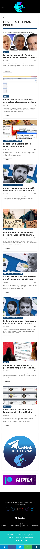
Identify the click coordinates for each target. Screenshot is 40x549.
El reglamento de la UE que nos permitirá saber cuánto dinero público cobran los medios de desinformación (18, 233)
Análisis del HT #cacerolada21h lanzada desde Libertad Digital (18, 410)
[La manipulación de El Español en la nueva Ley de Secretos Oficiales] (20, 41)
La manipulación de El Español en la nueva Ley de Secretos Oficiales (20, 56)
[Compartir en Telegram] (4, 547)
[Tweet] (20, 547)
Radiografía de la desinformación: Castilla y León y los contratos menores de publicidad (19, 322)
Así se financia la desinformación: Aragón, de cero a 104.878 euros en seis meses (19, 278)
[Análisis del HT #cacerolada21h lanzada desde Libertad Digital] (20, 395)
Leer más (7, 71)
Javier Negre (33, 525)
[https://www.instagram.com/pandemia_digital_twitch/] (18, 540)
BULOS (6, 52)
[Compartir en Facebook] (12, 547)
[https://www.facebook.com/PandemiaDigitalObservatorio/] (14, 540)
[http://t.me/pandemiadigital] (26, 540)
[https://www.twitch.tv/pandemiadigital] (23, 540)
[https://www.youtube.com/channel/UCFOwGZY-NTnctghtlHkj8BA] (21, 540)
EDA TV (23, 525)
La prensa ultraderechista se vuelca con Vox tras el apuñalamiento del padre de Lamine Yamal (17, 145)
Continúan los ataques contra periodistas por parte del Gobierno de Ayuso (20, 366)
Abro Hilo (7, 406)
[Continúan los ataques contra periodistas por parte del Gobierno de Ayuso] (20, 351)
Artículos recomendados (13, 185)
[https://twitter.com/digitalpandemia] (16, 540)
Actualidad (8, 229)
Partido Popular (12, 525)
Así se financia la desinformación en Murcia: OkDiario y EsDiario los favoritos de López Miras (19, 189)
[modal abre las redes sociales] (36, 547)
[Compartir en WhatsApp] (28, 547)
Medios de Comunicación (12, 140)
